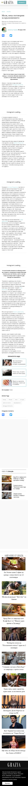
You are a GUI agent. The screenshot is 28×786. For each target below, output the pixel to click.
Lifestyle (9, 11)
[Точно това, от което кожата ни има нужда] (7, 373)
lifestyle (10, 399)
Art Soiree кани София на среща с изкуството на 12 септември (14, 574)
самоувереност (17, 402)
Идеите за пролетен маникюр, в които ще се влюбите (19, 382)
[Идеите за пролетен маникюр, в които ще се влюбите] (7, 383)
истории (22, 399)
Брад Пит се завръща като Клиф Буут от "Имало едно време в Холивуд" (19, 478)
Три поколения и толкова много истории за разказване (19, 362)
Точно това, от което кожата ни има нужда (19, 372)
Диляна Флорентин (18, 143)
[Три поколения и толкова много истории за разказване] (7, 362)
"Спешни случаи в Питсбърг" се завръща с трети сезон (19, 495)
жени (16, 399)
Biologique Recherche (18, 84)
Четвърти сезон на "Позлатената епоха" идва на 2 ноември (19, 487)
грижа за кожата (7, 402)
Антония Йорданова (13, 187)
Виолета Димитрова (18, 312)
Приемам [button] (7, 783)
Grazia (3, 11)
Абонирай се (21, 2)
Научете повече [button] (12, 779)
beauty (4, 399)
